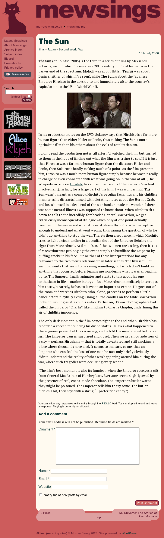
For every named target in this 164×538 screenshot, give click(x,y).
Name (44, 471)
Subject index (13, 54)
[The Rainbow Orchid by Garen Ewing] (18, 204)
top (99, 517)
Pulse (47, 512)
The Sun (53, 41)
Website (44, 486)
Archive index (13, 49)
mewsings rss (76, 26)
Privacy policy (13, 67)
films (41, 49)
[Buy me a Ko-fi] (17, 75)
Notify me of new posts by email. (66, 495)
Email (43, 479)
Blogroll (9, 58)
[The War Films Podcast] (18, 194)
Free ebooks (12, 63)
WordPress (129, 533)
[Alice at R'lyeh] (18, 157)
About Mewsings (15, 45)
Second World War (71, 49)
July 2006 (152, 53)
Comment (46, 429)
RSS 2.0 (106, 403)
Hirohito (76, 184)
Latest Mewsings (15, 40)
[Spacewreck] (18, 179)
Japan (51, 49)
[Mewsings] (98, 22)
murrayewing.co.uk (49, 26)
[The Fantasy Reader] (18, 128)
